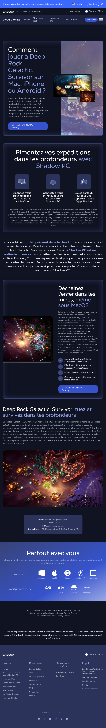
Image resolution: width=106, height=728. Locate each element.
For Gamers (22, 11)
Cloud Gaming (11, 19)
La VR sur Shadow (11, 694)
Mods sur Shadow (10, 698)
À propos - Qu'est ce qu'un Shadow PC (12, 674)
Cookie (85, 685)
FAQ (31, 688)
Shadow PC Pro (9, 686)
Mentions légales (89, 677)
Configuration (35, 684)
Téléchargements (36, 676)
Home (5, 669)
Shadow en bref (38, 19)
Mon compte (75, 11)
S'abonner (91, 19)
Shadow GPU (8, 690)
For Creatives (35, 11)
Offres (27, 19)
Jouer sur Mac (54, 19)
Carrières (60, 676)
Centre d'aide (35, 669)
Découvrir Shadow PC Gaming (22, 126)
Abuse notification (90, 689)
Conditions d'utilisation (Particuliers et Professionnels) (92, 671)
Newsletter (34, 692)
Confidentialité (88, 681)
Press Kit (33, 680)
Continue (93, 4)
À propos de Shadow (65, 672)
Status (32, 695)
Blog (31, 673)
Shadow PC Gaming (11, 683)
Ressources (71, 19)
